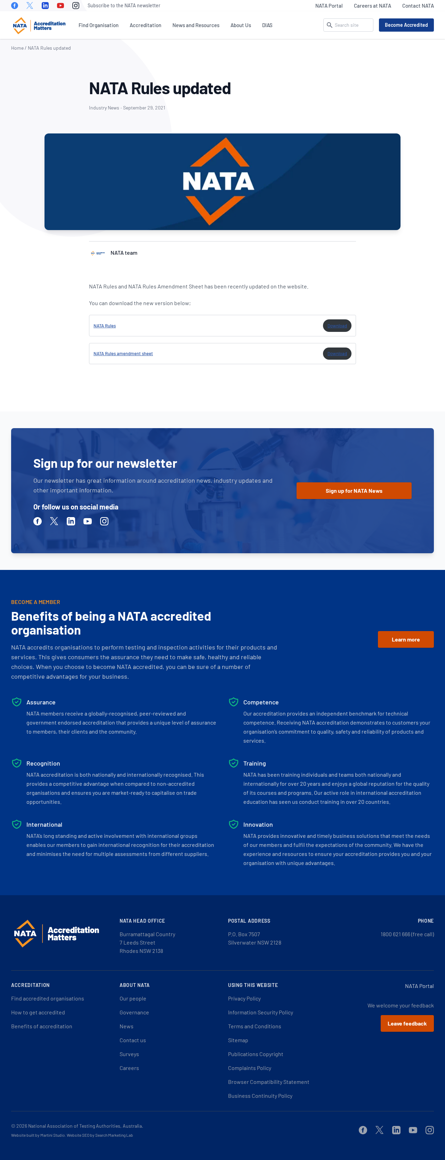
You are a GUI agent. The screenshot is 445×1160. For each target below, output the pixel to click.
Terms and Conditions (254, 1026)
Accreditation (145, 25)
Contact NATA (418, 5)
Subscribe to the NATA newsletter (124, 5)
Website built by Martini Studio (38, 1135)
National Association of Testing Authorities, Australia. (85, 1126)
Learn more (406, 639)
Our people (133, 998)
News (127, 1026)
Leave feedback (407, 1023)
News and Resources (195, 25)
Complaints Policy (249, 1067)
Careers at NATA (372, 5)
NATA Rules (105, 325)
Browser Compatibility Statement (268, 1081)
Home (17, 48)
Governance (134, 1012)
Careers (129, 1067)
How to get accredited (38, 1012)
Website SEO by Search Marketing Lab (100, 1135)
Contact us (133, 1040)
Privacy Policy (244, 998)
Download (337, 325)
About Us (240, 25)
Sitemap (238, 1040)
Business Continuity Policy (260, 1095)
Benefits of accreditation (41, 1026)
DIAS (267, 25)
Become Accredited (406, 25)
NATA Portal (329, 5)
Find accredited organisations (47, 998)
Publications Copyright (255, 1054)
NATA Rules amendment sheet (123, 353)
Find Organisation (99, 25)
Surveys (129, 1054)
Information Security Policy (260, 1012)
